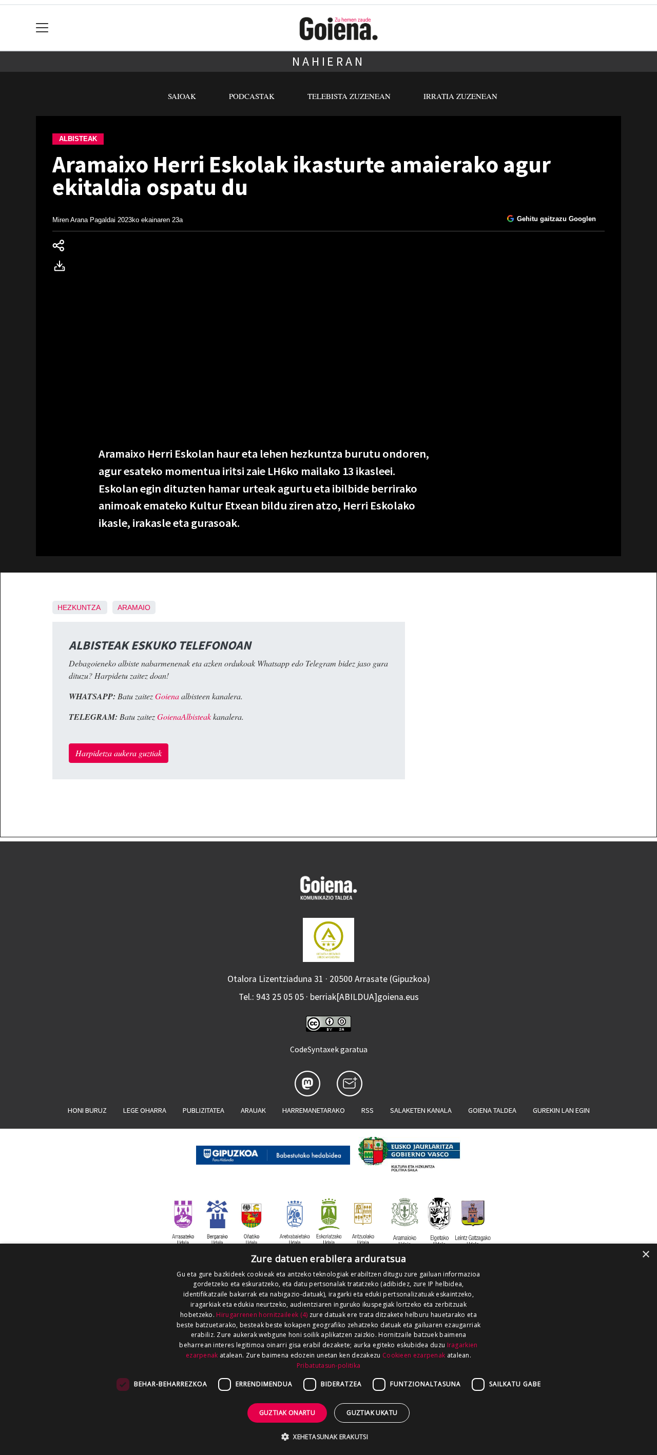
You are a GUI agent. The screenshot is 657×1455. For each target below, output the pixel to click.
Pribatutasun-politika (328, 1365)
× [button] (645, 1255)
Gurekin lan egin (561, 1110)
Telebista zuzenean (349, 96)
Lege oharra (144, 1110)
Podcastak (252, 96)
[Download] (62, 267)
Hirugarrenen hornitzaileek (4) (261, 1314)
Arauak (253, 1110)
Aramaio (134, 607)
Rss (367, 1110)
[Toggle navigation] (42, 28)
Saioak (182, 96)
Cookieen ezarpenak (413, 1355)
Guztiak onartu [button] (287, 1412)
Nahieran (328, 61)
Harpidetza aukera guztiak (118, 753)
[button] (328, 1436)
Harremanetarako (313, 1110)
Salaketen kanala (421, 1110)
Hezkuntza (78, 607)
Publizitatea (203, 1110)
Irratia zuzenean (460, 96)
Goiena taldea (492, 1110)
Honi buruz (87, 1110)
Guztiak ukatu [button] (371, 1412)
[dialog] (328, 1349)
